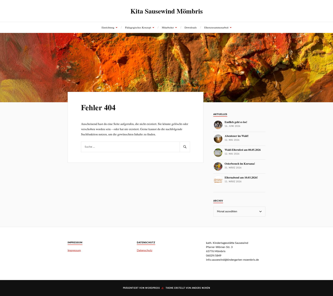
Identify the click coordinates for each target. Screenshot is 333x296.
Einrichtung (108, 27)
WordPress (152, 288)
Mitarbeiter (168, 27)
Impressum (74, 250)
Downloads (191, 27)
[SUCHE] (185, 147)
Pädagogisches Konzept (138, 27)
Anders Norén (201, 288)
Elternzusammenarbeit (216, 27)
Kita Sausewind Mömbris (166, 11)
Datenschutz (144, 250)
